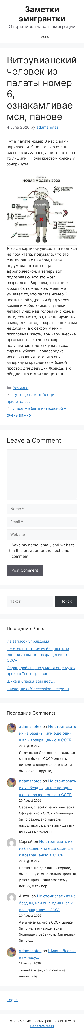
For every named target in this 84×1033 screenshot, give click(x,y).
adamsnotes (30, 726)
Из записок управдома (28, 641)
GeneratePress (42, 1026)
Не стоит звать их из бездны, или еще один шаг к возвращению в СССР (38, 655)
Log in (12, 1000)
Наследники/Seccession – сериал (38, 689)
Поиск (66, 601)
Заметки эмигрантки (42, 13)
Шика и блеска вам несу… (31, 681)
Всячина (20, 388)
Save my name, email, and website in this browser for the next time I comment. (43, 551)
